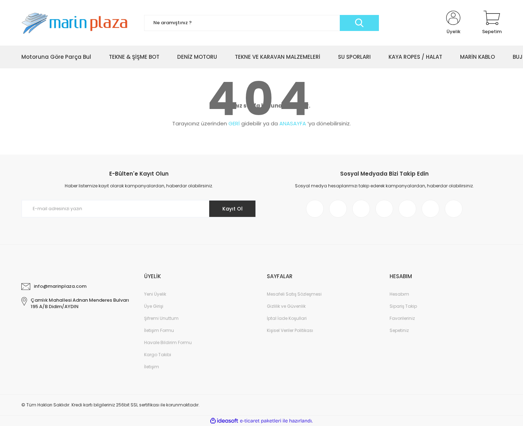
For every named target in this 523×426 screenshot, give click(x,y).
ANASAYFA (292, 123)
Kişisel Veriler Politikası (290, 330)
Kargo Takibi (157, 355)
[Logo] (77, 22)
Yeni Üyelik (155, 294)
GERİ (234, 123)
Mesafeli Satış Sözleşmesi (294, 294)
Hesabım (399, 294)
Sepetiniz (399, 330)
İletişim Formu (159, 330)
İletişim (151, 367)
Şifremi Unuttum (161, 318)
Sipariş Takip (403, 306)
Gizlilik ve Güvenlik (286, 306)
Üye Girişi (153, 306)
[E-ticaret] (260, 421)
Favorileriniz (402, 318)
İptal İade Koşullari (287, 318)
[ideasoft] (224, 420)
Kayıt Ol (232, 208)
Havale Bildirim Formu (168, 342)
